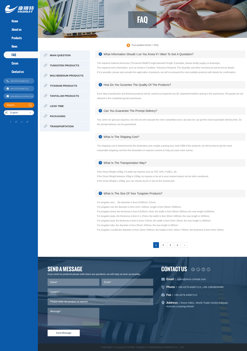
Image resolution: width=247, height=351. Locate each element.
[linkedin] (22, 122)
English (14, 112)
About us (17, 29)
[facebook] (10, 122)
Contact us (18, 71)
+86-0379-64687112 (185, 295)
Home (15, 21)
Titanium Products (63, 85)
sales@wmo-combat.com (191, 279)
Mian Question (60, 55)
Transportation (62, 126)
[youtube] (27, 122)
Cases (15, 63)
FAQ (14, 55)
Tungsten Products (64, 65)
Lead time (57, 106)
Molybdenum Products (66, 75)
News (14, 46)
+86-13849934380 (213, 287)
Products (17, 38)
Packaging (57, 116)
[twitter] (16, 122)
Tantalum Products (64, 96)
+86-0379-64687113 (190, 287)
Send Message (63, 333)
